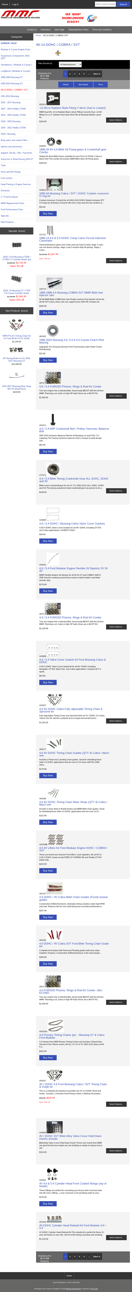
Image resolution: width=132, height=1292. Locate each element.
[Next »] (97, 74)
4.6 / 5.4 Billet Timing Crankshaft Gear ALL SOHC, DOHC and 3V (73, 480)
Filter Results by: (45, 63)
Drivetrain (5, 190)
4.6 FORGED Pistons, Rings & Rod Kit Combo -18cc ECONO (71, 991)
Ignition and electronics (11, 146)
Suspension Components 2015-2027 (15, 57)
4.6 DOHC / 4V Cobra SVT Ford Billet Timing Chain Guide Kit (74, 945)
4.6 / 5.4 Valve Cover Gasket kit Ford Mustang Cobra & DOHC (72, 661)
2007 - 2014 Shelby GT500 (13, 109)
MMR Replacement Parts (12, 203)
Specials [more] (17, 231)
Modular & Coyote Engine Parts (15, 49)
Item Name (83, 84)
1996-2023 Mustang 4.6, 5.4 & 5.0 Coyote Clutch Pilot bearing (71, 341)
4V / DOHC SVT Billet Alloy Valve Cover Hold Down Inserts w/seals (70, 1137)
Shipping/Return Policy (78, 30)
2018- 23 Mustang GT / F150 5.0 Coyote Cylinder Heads (16, 291)
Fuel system (6, 178)
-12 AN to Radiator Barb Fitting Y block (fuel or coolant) (72, 107)
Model (66, 84)
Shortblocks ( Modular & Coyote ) (16, 65)
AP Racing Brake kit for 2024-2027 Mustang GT (17, 359)
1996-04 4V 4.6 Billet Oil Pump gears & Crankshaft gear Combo (72, 151)
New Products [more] (17, 310)
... (89, 74)
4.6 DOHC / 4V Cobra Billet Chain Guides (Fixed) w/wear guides (73, 898)
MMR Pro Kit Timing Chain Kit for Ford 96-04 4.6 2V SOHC (17, 337)
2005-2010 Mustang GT (12, 83)
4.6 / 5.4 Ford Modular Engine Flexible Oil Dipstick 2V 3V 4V (73, 569)
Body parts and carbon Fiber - (14, 140)
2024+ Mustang (8, 134)
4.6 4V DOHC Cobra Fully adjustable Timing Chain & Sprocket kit (70, 710)
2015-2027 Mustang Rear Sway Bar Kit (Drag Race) (16, 387)
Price (100, 84)
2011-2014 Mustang (10, 96)
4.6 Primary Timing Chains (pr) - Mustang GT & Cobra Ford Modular (71, 1036)
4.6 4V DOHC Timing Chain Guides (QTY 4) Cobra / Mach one (74, 754)
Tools (3, 165)
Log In (15, 4)
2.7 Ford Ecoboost (9, 197)
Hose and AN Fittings (11, 172)
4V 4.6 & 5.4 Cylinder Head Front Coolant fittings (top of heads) (72, 1185)
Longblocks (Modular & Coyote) (15, 71)
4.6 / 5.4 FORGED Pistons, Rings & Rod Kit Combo (70, 386)
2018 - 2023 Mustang (10, 121)
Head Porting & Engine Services (16, 184)
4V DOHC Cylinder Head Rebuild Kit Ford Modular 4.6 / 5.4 (72, 1227)
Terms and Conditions (102, 30)
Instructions (46, 30)
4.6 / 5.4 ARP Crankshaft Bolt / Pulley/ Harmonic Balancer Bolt (74, 430)
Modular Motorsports (73, 1289)
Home (5, 4)
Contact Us (32, 30)
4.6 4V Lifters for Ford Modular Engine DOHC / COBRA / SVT (73, 849)
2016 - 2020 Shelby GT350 (13, 115)
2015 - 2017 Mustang (10, 102)
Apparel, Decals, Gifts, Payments (16, 153)
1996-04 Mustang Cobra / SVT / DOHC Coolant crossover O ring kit (74, 195)
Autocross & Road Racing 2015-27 (17, 159)
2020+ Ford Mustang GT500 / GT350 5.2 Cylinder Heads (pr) (17, 258)
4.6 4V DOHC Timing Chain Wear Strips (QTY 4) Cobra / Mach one (73, 803)
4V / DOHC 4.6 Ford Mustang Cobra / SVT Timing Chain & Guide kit (73, 1085)
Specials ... (6, 216)
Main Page (59, 30)
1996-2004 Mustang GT (12, 77)
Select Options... (116, 120)
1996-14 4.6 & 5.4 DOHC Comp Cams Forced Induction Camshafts (72, 239)
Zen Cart (94, 1289)
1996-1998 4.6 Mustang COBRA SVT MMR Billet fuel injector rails (71, 294)
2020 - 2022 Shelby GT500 (13, 127)
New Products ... (8, 222)
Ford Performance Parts (12, 209)
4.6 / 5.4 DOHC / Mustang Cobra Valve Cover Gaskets (72, 523)
